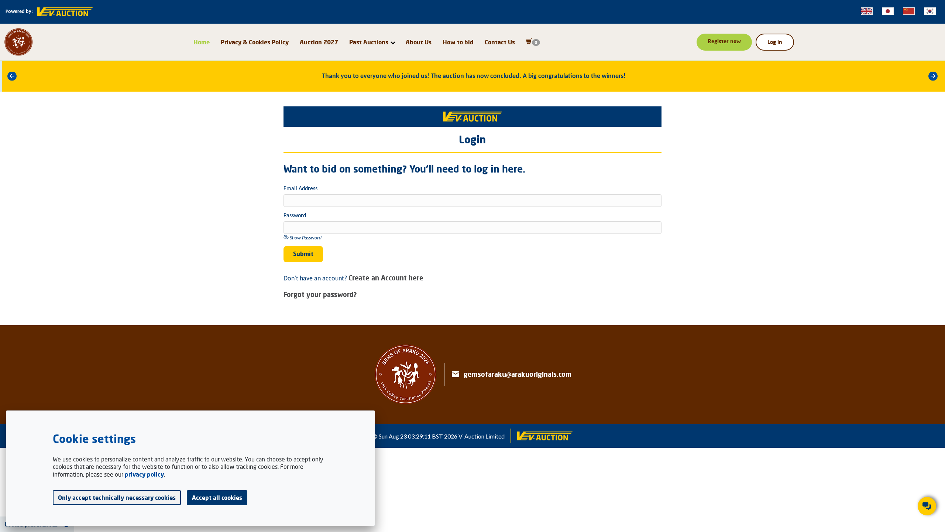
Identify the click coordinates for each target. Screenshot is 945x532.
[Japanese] (888, 11)
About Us (419, 42)
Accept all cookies (217, 497)
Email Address (300, 189)
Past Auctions (368, 42)
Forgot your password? (320, 294)
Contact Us (500, 42)
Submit (303, 254)
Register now (724, 41)
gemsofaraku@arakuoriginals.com (517, 374)
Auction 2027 (319, 42)
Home (201, 42)
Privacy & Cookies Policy (255, 42)
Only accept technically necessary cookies (117, 497)
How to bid (458, 42)
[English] (867, 11)
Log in (774, 42)
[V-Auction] (545, 436)
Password (295, 216)
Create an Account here (385, 278)
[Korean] (930, 11)
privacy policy (144, 474)
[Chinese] (909, 11)
